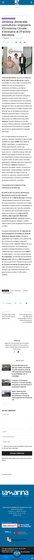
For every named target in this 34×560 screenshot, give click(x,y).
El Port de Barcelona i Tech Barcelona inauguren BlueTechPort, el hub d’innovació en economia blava (25, 318)
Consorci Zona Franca (15, 290)
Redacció (6, 38)
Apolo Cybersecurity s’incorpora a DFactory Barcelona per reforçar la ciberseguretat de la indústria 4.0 (22, 395)
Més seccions (9, 15)
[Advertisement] (17, 10)
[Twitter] (8, 42)
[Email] (20, 42)
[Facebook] (3, 42)
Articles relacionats (8, 360)
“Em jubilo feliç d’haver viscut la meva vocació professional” (8, 316)
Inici (3, 15)
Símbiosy (25, 290)
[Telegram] (16, 42)
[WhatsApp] (12, 42)
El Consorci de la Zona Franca (21, 15)
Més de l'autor (20, 360)
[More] (26, 303)
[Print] (24, 42)
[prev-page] (3, 404)
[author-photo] (17, 338)
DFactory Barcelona (7, 293)
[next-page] (6, 404)
